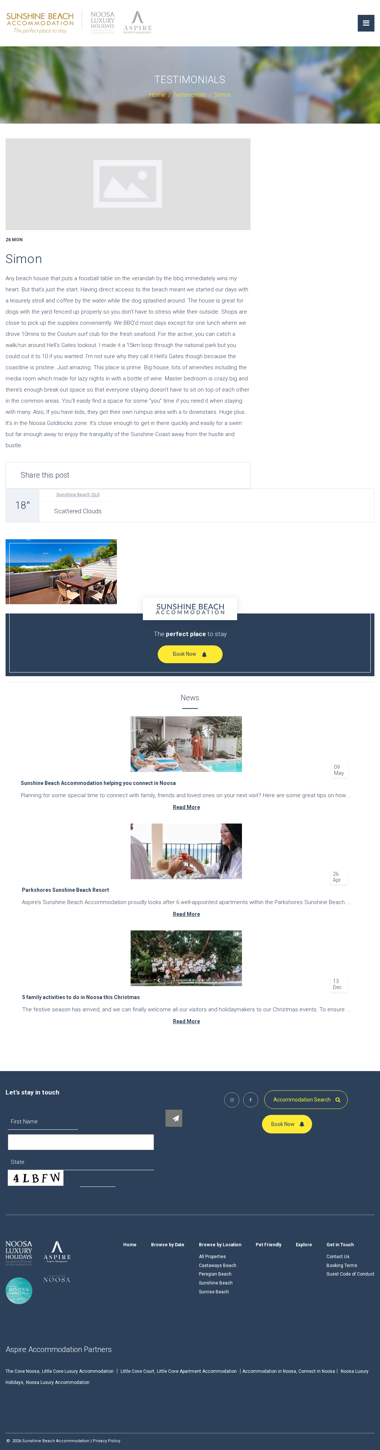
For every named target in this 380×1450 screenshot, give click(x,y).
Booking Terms (342, 1265)
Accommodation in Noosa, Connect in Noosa (288, 1371)
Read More (186, 807)
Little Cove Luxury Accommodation (78, 1371)
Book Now (184, 654)
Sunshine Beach (216, 1283)
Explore (304, 1244)
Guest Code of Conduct (350, 1274)
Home (130, 1244)
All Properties (212, 1256)
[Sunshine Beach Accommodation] (40, 22)
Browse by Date (167, 1244)
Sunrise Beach (214, 1291)
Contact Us (338, 1256)
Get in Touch (340, 1244)
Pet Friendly (268, 1244)
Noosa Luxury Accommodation (57, 1382)
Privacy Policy (106, 1440)
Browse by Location (220, 1244)
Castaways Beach (217, 1265)
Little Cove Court (137, 1371)
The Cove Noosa (22, 1371)
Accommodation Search (302, 1100)
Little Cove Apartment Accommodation (197, 1371)
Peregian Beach (215, 1274)
